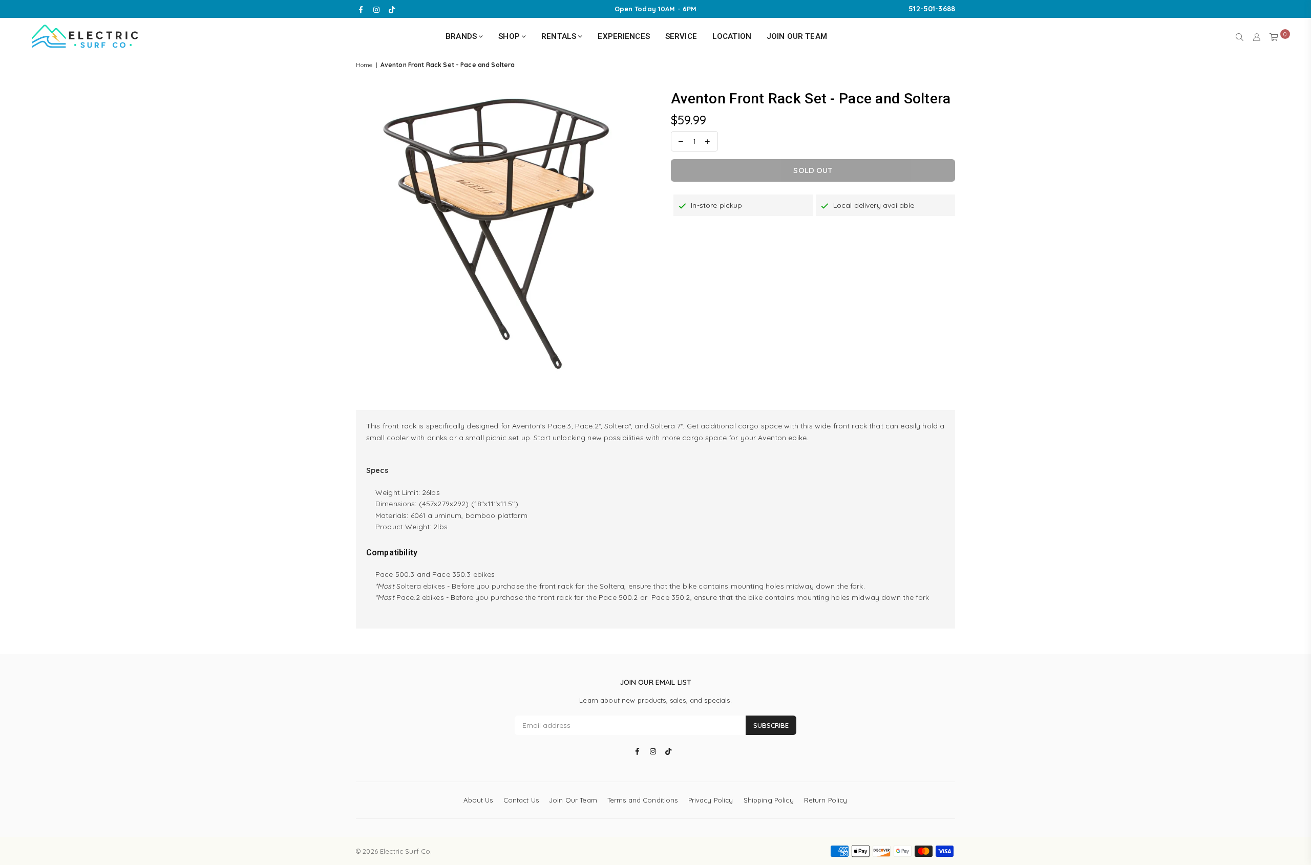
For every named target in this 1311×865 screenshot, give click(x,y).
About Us (478, 800)
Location (731, 36)
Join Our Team (797, 36)
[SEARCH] (1239, 36)
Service (681, 36)
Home (364, 65)
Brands (462, 36)
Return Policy (826, 800)
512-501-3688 (931, 8)
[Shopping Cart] (1274, 36)
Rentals (559, 36)
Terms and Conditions (642, 800)
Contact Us (521, 800)
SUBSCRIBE (771, 725)
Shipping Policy (769, 800)
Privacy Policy (710, 800)
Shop (510, 36)
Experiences (624, 36)
